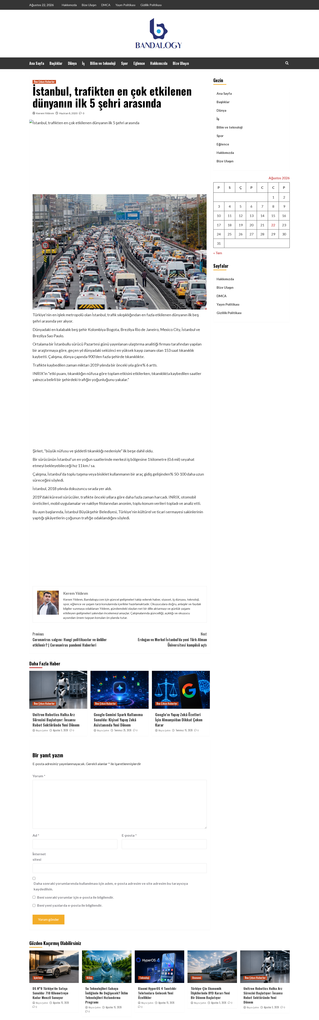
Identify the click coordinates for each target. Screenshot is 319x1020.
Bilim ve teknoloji (103, 63)
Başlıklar (55, 63)
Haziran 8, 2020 (68, 113)
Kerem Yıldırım (45, 113)
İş (83, 63)
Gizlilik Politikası (151, 5)
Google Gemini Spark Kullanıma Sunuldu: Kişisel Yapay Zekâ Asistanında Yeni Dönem (118, 720)
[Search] (287, 63)
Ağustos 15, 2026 (61, 1002)
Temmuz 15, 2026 (184, 730)
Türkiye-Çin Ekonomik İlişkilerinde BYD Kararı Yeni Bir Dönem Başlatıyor (210, 993)
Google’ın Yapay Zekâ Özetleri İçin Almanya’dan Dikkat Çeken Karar (178, 720)
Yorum (39, 776)
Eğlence (139, 63)
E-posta (129, 835)
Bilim (89, 977)
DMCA (105, 5)
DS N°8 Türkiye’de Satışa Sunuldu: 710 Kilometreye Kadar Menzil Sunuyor (50, 993)
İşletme (38, 977)
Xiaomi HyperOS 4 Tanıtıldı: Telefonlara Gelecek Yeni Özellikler (157, 993)
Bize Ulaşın (89, 5)
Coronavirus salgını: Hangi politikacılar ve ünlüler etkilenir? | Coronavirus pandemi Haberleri (70, 639)
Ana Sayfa (36, 63)
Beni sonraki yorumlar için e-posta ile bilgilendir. (75, 897)
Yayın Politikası (125, 5)
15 (273, 215)
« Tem (217, 253)
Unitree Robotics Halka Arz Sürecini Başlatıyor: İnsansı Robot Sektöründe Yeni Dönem (56, 720)
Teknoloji (144, 977)
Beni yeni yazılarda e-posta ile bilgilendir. (69, 905)
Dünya (72, 63)
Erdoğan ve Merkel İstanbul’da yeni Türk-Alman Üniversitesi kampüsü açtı (172, 639)
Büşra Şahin (42, 730)
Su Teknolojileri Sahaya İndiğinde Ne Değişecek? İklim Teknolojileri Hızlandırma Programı (106, 995)
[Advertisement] (120, 161)
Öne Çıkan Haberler (44, 81)
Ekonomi (196, 977)
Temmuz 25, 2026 (123, 730)
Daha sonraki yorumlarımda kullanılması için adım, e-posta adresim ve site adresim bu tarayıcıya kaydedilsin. (111, 886)
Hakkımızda (69, 5)
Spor (124, 63)
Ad (36, 835)
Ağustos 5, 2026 (60, 730)
